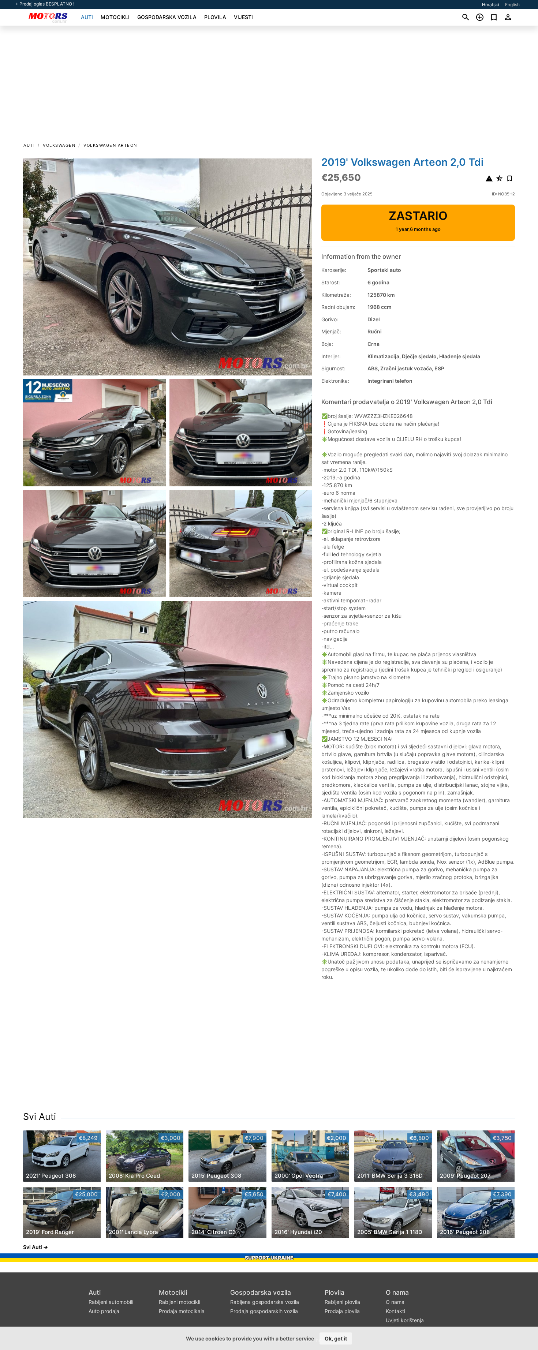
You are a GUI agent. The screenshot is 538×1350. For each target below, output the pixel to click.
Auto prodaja (104, 1311)
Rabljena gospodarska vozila (264, 1302)
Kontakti (395, 1311)
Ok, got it (336, 1338)
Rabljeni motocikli (179, 1302)
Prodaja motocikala (182, 1311)
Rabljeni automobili (111, 1302)
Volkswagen (59, 145)
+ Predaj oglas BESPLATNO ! (44, 4)
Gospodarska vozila (167, 17)
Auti (87, 17)
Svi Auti (39, 1116)
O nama (397, 1292)
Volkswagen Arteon (110, 145)
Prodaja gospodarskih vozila (264, 1311)
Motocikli (115, 17)
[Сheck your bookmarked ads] (494, 17)
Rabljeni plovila (342, 1302)
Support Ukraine (269, 1257)
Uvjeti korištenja (405, 1320)
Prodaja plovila (342, 1311)
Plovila (215, 17)
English (512, 4)
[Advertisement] (269, 86)
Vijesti (243, 17)
